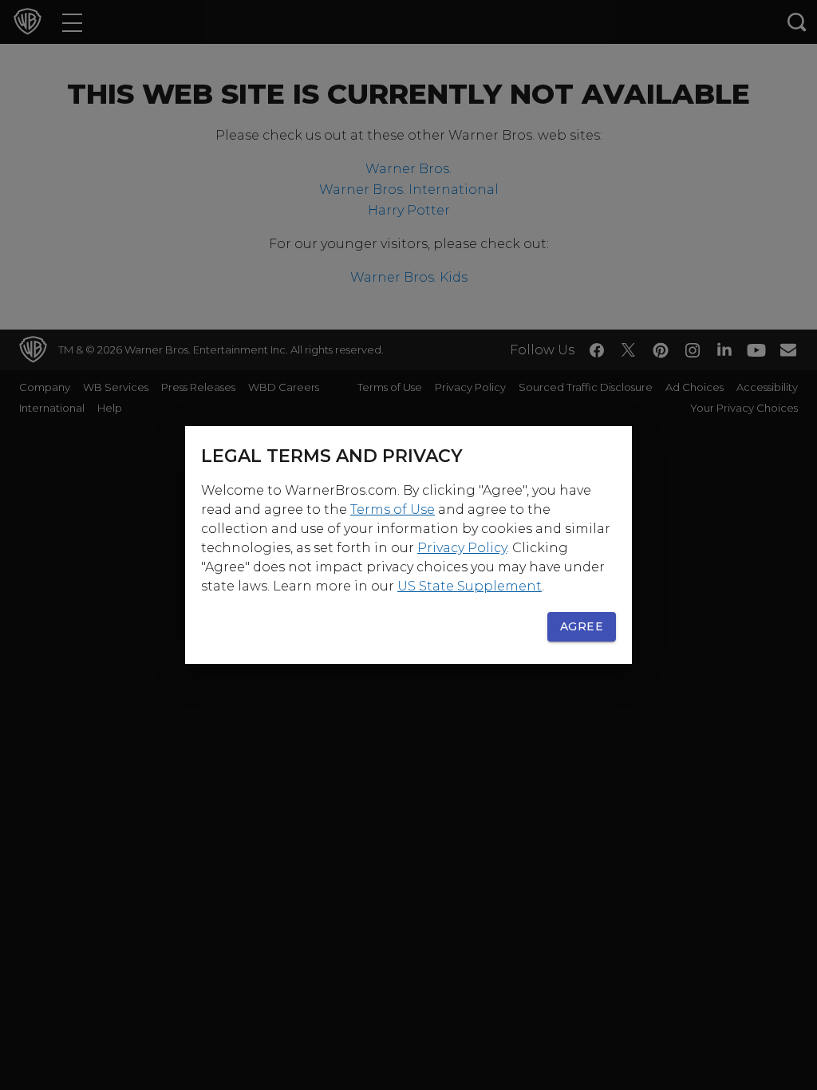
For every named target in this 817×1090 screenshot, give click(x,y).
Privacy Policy (462, 547)
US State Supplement (469, 586)
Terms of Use (392, 509)
